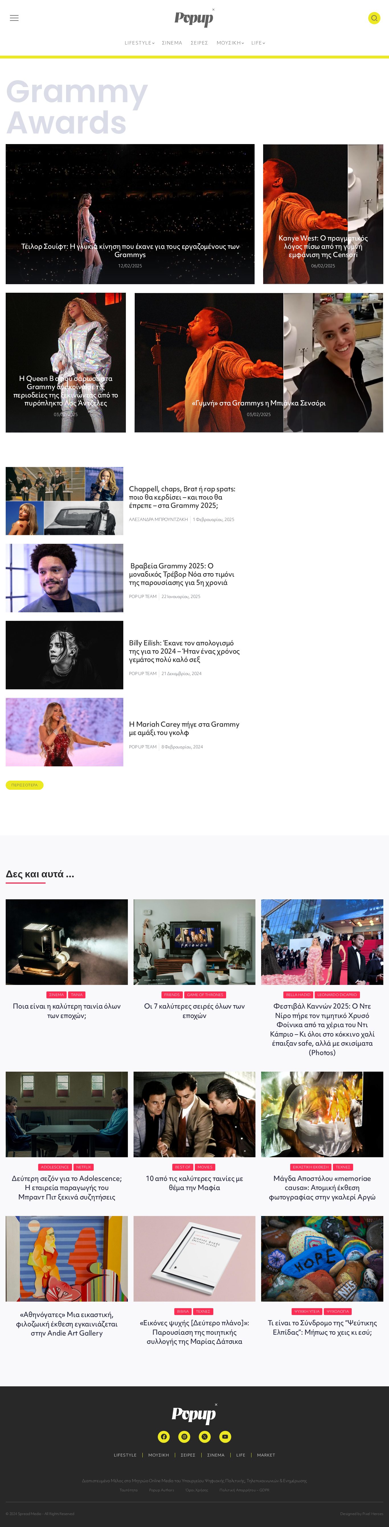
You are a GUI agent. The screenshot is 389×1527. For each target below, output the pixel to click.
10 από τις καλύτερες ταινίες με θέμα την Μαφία (194, 1183)
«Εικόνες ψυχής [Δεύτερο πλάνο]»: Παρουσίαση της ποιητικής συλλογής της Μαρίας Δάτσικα (194, 1332)
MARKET (266, 1455)
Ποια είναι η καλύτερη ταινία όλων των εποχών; (66, 1010)
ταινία (77, 994)
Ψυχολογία (338, 1311)
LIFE (240, 1455)
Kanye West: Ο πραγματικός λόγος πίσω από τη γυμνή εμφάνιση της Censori (323, 246)
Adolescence (55, 1167)
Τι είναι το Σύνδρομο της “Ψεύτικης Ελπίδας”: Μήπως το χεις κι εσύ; (322, 1327)
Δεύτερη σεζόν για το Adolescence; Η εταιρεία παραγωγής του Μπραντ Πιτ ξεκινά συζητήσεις (67, 1188)
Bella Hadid (298, 994)
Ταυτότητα (129, 1490)
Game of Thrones (205, 994)
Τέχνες (343, 1167)
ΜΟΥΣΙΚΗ (158, 1455)
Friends (172, 994)
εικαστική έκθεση (311, 1167)
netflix (83, 1167)
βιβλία (183, 1311)
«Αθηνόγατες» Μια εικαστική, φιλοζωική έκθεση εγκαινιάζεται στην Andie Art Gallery (66, 1324)
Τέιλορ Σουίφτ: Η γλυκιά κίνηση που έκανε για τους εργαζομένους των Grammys (130, 250)
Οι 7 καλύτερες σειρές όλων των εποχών (194, 1010)
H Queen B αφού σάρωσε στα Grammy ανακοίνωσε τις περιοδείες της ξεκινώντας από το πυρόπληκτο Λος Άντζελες (65, 391)
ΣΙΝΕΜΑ (216, 1455)
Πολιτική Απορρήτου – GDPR (244, 1490)
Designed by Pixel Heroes (361, 1513)
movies (205, 1167)
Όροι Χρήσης (196, 1490)
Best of (183, 1167)
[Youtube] (225, 1437)
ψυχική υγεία (307, 1311)
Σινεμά (56, 994)
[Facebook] (164, 1437)
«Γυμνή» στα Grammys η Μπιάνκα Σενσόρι (259, 403)
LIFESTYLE (125, 1455)
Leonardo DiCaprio (337, 994)
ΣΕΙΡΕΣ (188, 1455)
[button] (25, 785)
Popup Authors (161, 1490)
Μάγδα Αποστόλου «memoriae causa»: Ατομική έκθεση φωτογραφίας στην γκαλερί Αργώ (322, 1188)
